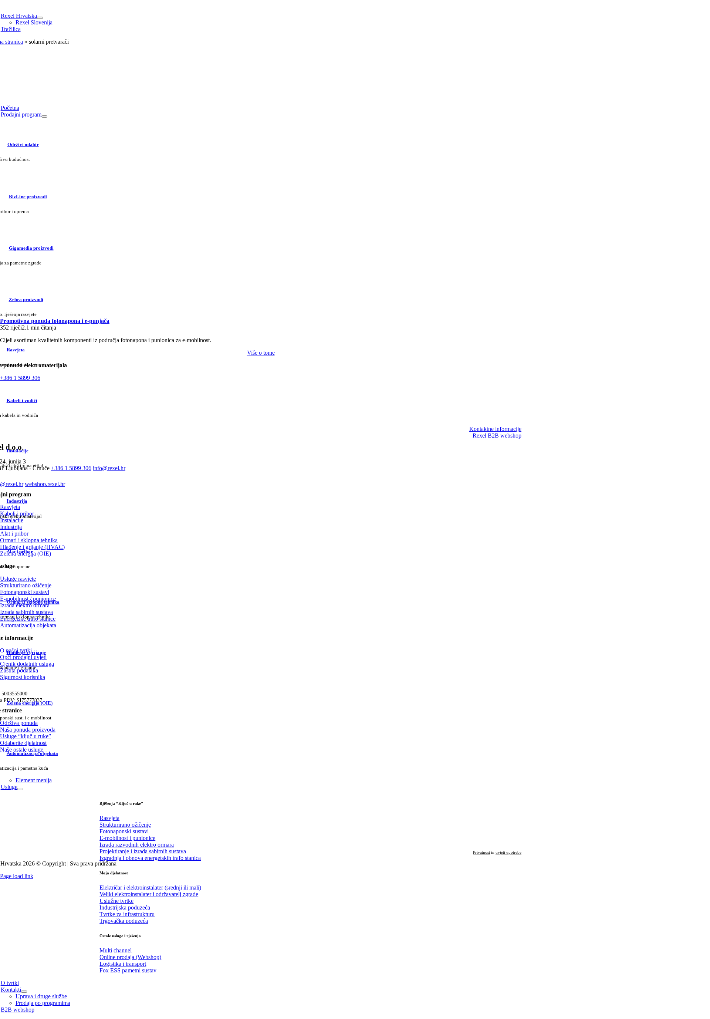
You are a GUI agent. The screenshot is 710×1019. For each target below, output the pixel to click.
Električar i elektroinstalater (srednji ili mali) (150, 887)
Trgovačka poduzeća (123, 921)
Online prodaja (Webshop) (130, 957)
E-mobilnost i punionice (127, 838)
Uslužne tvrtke (116, 901)
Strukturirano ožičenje (125, 824)
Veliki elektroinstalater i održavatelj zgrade (148, 894)
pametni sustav (127, 970)
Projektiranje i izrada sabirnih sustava (142, 851)
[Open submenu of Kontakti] (24, 992)
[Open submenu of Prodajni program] (44, 116)
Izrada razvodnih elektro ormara (136, 844)
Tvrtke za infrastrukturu (127, 914)
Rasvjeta (109, 818)
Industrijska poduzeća (124, 907)
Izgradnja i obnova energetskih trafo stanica (150, 858)
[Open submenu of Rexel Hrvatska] (40, 18)
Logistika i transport (122, 964)
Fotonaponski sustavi (124, 831)
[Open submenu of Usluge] (20, 789)
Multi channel (115, 950)
